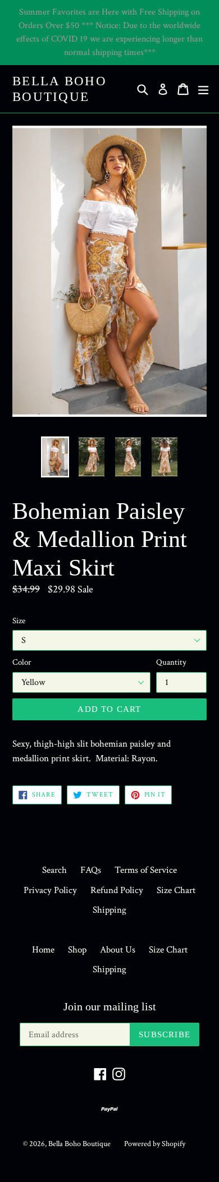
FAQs (90, 870)
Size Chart (176, 890)
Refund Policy (116, 890)
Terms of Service (146, 870)
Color (21, 662)
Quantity (171, 662)
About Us (117, 950)
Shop (77, 950)
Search (54, 870)
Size (18, 620)
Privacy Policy (50, 890)
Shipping (109, 910)
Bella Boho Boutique (59, 89)
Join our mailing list (109, 1006)
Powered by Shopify (154, 1144)
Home (43, 950)
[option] (54, 457)
